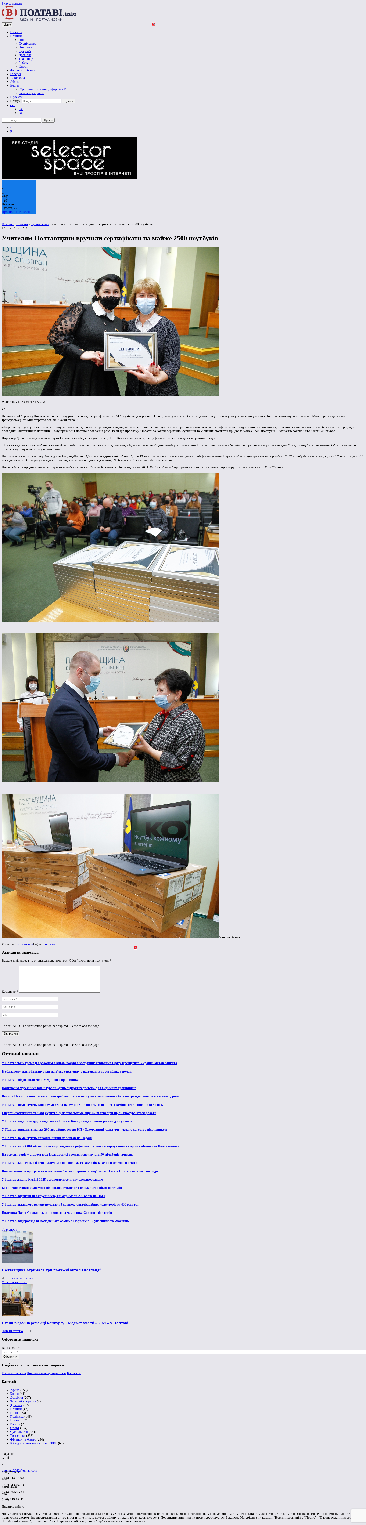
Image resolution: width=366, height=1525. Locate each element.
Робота (24, 62)
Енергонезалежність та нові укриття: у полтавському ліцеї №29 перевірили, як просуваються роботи (79, 1113)
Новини (16, 36)
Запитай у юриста (31, 93)
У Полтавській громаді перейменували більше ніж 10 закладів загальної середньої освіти (69, 1162)
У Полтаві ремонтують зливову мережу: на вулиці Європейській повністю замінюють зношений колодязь (82, 1104)
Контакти (74, 1373)
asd (12, 105)
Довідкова (17, 78)
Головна (16, 32)
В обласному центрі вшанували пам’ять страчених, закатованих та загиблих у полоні (67, 1071)
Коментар (10, 991)
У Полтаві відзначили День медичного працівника (40, 1080)
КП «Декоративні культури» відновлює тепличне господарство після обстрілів (62, 1187)
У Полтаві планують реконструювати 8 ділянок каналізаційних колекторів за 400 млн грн (70, 1204)
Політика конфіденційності (46, 1373)
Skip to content (12, 3)
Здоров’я (25, 51)
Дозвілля (25, 55)
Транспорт (26, 59)
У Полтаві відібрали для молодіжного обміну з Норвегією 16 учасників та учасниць (65, 1221)
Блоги (14, 85)
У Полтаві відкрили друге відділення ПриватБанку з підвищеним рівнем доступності (67, 1121)
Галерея (15, 74)
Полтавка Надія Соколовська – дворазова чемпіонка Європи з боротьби (57, 1212)
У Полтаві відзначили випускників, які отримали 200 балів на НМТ (53, 1196)
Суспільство (27, 43)
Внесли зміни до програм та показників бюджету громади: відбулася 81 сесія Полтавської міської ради (80, 1171)
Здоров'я (16, 1405)
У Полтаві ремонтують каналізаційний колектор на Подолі (47, 1138)
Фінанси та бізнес (23, 70)
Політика (25, 47)
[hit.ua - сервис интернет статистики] (2, 1452)
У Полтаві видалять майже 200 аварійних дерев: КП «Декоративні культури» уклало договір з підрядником (84, 1129)
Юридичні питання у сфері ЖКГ (42, 89)
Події (22, 39)
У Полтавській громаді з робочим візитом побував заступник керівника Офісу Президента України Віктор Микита (89, 1063)
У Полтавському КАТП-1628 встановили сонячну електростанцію (52, 1179)
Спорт (23, 66)
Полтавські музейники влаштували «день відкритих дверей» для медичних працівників (69, 1088)
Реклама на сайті (14, 1373)
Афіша (14, 81)
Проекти (16, 97)
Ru (21, 113)
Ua (21, 109)
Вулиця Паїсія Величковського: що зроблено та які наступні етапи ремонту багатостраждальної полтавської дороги (90, 1096)
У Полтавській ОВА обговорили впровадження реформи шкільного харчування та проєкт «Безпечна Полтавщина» (90, 1146)
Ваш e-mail (11, 1348)
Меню (7, 24)
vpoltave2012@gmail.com (19, 1470)
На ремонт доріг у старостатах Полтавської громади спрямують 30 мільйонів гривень (67, 1154)
